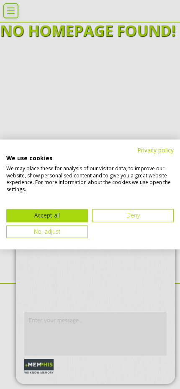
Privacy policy (155, 150)
